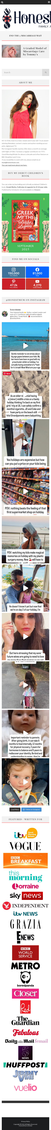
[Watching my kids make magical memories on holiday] (25, 539)
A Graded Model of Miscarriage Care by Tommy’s (35, 51)
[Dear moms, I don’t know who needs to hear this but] (25, 685)
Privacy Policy (25, 1121)
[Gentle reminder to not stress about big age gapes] (25, 345)
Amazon (37, 190)
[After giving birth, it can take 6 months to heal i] (25, 733)
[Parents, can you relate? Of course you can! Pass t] (25, 442)
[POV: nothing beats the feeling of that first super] (25, 491)
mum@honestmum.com (10, 162)
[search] (45, 72)
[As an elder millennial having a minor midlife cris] (25, 394)
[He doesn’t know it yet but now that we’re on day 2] (25, 588)
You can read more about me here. (14, 165)
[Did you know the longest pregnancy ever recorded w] (25, 782)
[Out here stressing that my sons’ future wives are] (25, 636)
